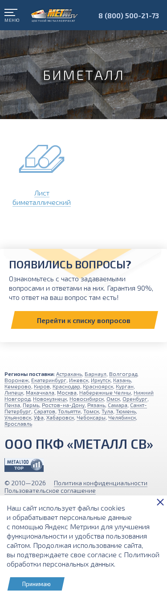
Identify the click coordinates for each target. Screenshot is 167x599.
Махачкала (40, 392)
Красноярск (98, 386)
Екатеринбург (48, 380)
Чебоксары (91, 417)
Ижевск (78, 380)
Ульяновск (17, 417)
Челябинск (122, 417)
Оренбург (134, 398)
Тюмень (126, 411)
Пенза (12, 405)
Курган (125, 386)
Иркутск (100, 380)
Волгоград (123, 374)
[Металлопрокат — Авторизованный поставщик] (24, 465)
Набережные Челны (105, 392)
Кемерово (17, 386)
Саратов (44, 411)
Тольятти (69, 411)
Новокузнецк (50, 398)
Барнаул (95, 374)
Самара (117, 405)
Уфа (39, 417)
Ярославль (18, 423)
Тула (107, 411)
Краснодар (66, 386)
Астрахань (69, 374)
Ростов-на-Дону (63, 405)
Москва (67, 392)
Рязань (96, 405)
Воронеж (16, 380)
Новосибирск (86, 398)
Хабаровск (60, 417)
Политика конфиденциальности (100, 483)
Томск (91, 411)
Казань (122, 380)
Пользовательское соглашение (50, 490)
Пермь (31, 405)
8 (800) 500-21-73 (128, 15)
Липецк (13, 392)
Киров (42, 386)
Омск (113, 398)
